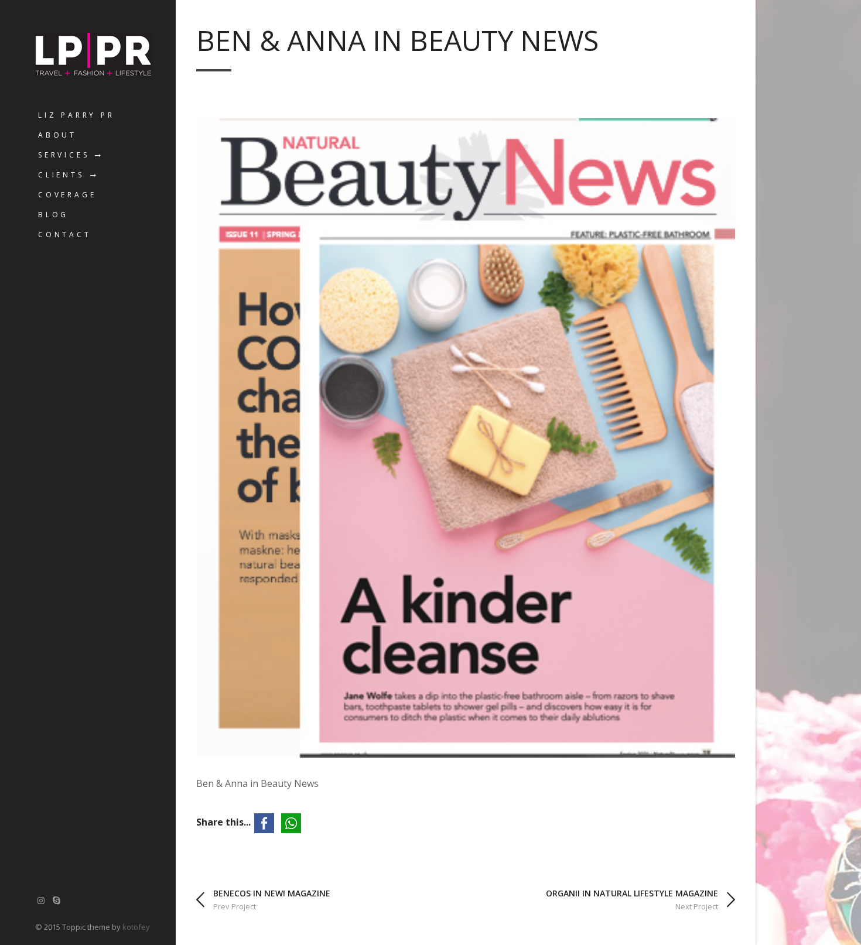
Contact (64, 234)
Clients (61, 175)
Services (63, 155)
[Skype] (57, 900)
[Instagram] (41, 900)
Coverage (67, 195)
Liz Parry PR (76, 115)
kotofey (136, 927)
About (57, 135)
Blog (53, 215)
